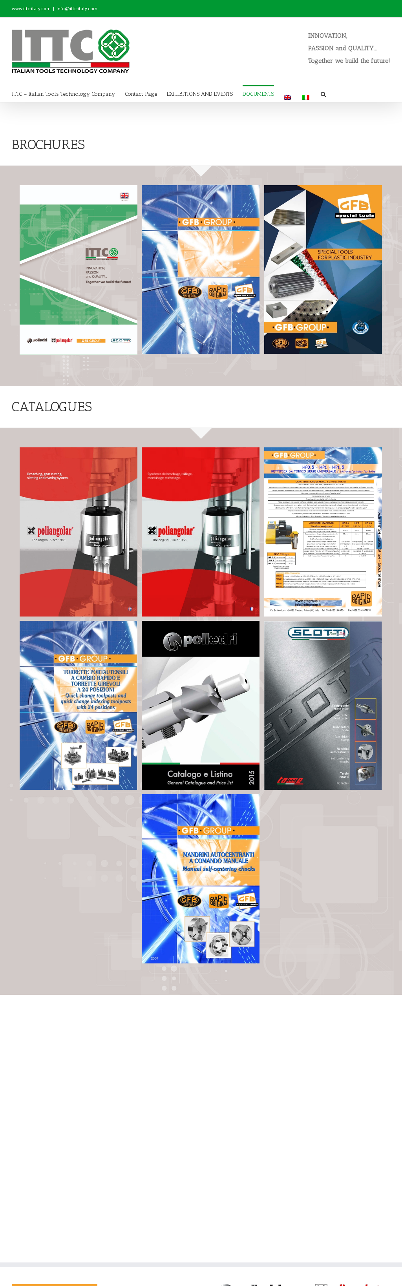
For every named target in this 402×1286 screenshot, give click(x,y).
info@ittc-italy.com (77, 8)
